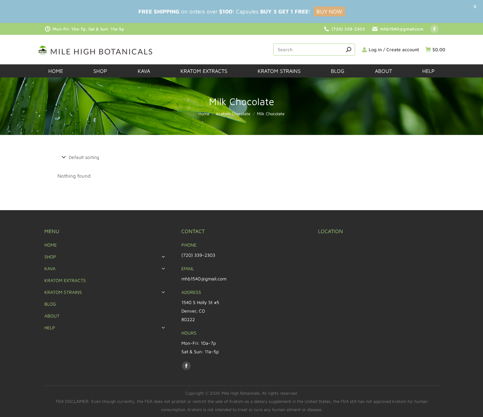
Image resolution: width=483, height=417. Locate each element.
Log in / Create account (394, 49)
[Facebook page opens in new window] (434, 29)
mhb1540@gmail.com (402, 29)
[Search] (348, 49)
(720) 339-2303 (348, 29)
